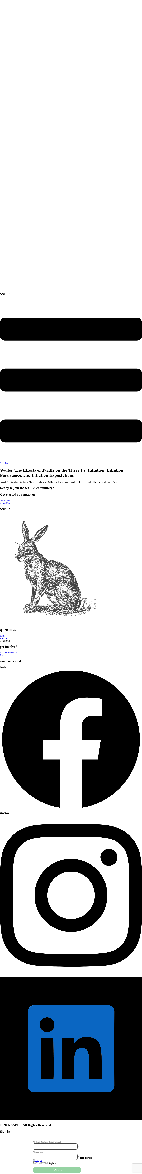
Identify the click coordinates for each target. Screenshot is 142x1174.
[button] (5, 641)
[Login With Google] (37, 1160)
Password (38, 1152)
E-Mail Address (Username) (47, 1142)
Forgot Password (84, 1157)
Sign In (58, 1170)
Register (53, 1163)
